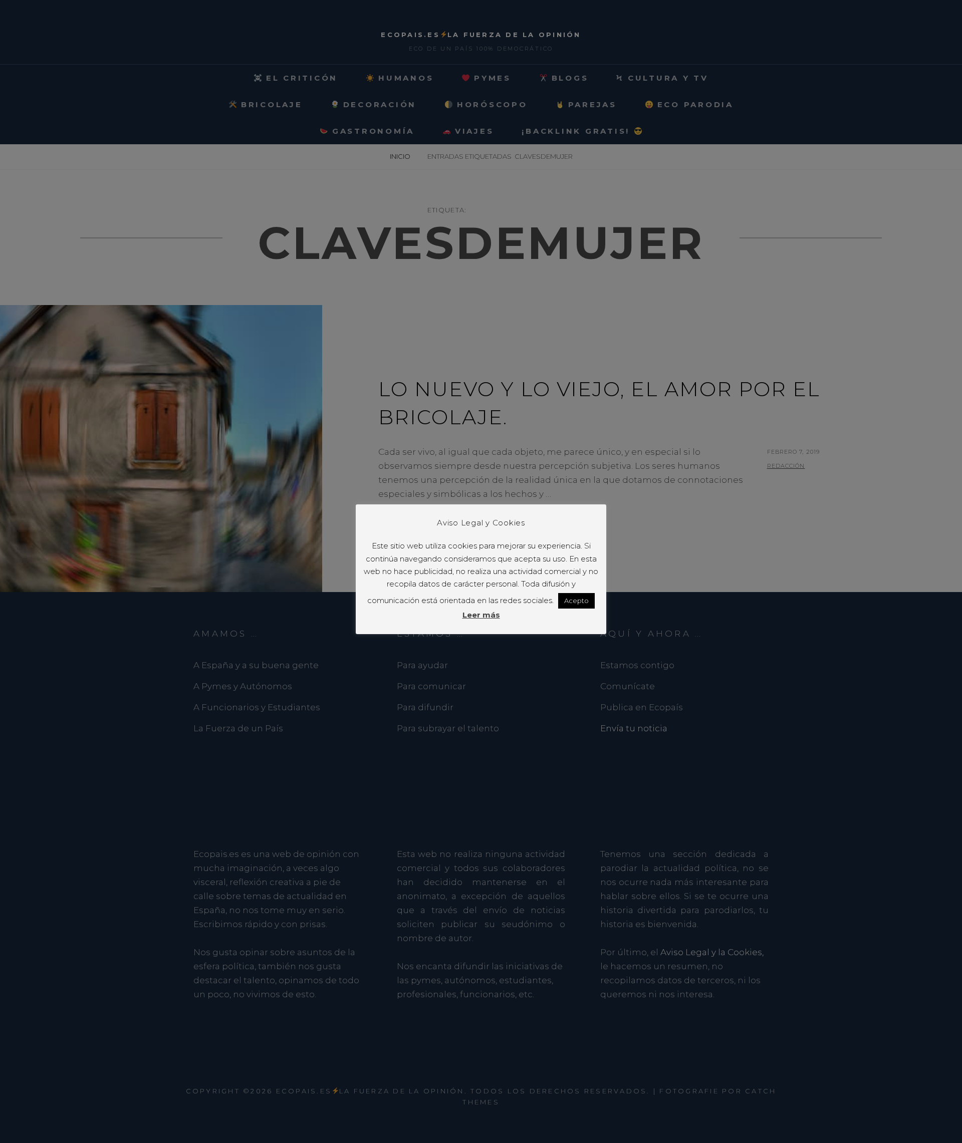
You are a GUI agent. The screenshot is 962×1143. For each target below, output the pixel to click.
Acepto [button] (576, 601)
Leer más (481, 615)
